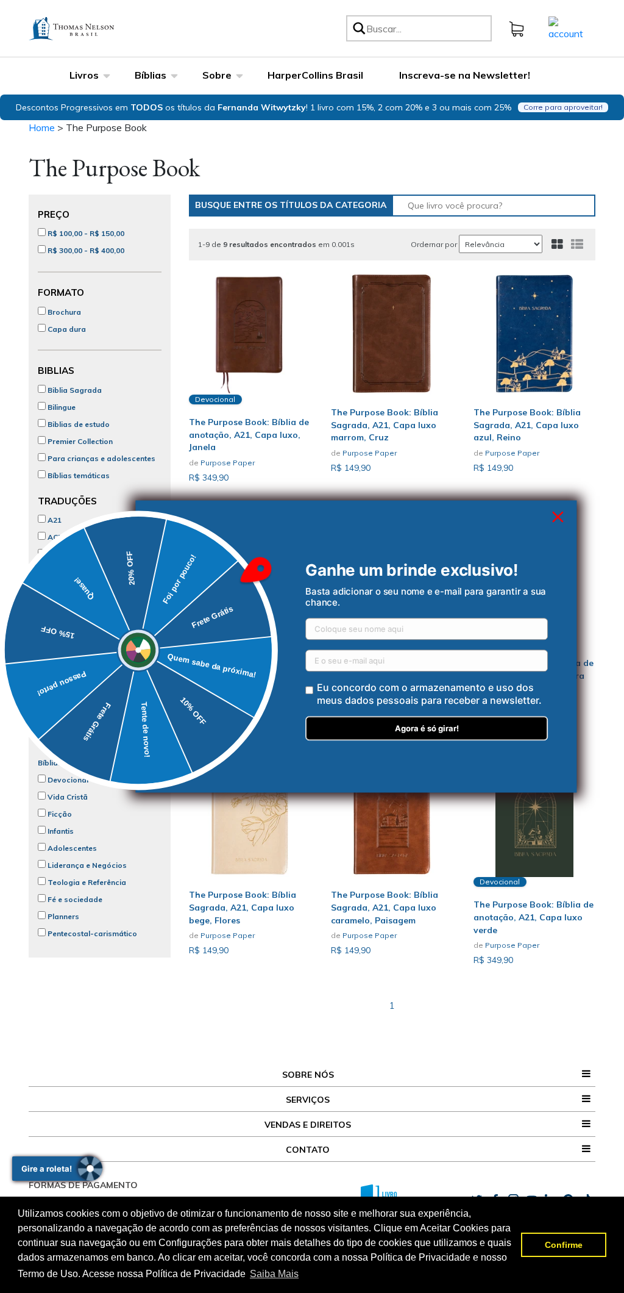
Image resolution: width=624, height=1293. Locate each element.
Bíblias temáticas (78, 475)
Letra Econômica (77, 718)
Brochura (63, 312)
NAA (55, 554)
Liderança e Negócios (86, 865)
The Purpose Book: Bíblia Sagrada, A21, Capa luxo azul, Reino (527, 425)
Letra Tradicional (78, 649)
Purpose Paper (227, 462)
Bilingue (61, 407)
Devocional (67, 779)
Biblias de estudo (78, 424)
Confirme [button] (564, 1245)
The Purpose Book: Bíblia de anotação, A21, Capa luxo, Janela (249, 435)
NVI (53, 588)
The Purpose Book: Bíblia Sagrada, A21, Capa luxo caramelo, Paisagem (384, 907)
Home (42, 127)
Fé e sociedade (74, 899)
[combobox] (427, 28)
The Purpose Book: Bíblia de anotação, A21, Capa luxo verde (533, 917)
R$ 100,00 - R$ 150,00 (85, 233)
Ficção (59, 813)
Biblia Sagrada (74, 390)
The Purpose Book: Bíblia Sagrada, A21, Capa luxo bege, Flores (242, 907)
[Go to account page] (565, 27)
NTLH (57, 571)
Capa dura (66, 329)
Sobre (217, 75)
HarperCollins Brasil (315, 75)
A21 (54, 520)
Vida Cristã (67, 796)
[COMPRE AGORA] (392, 334)
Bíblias (150, 75)
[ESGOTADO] (250, 334)
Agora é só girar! (427, 729)
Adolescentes (71, 848)
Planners (62, 916)
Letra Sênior (68, 701)
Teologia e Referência (86, 882)
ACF (54, 537)
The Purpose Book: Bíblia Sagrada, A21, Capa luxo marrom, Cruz (384, 425)
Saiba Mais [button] (274, 1274)
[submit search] (358, 28)
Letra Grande (70, 667)
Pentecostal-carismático (91, 933)
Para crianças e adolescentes (100, 458)
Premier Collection (79, 441)
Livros (84, 75)
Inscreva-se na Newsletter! (464, 75)
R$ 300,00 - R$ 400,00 (85, 250)
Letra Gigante (71, 684)
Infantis (60, 831)
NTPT (57, 605)
